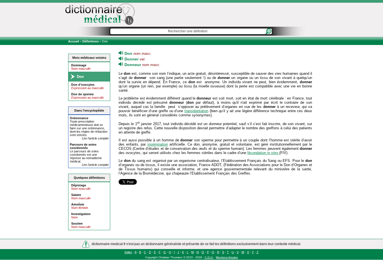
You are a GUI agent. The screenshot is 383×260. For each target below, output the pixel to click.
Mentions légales (227, 257)
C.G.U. (209, 257)
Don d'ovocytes (82, 84)
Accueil (74, 41)
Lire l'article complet (95, 138)
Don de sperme (82, 94)
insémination (157, 144)
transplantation (196, 111)
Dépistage (78, 185)
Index (128, 252)
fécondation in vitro (263, 153)
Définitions (90, 41)
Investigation (81, 214)
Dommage (78, 65)
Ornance (79, 118)
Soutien (77, 223)
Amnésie (77, 204)
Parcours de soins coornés (83, 146)
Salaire (76, 194)
